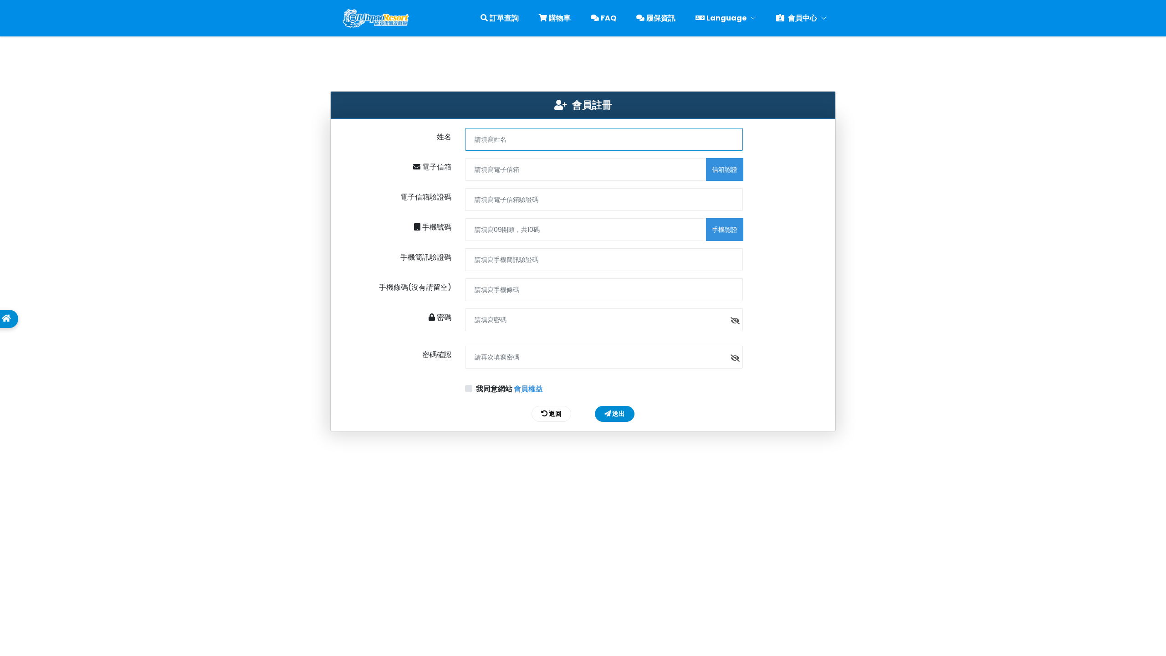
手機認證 (724, 229)
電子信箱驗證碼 (425, 197)
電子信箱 (435, 167)
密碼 (443, 317)
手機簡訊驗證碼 (425, 257)
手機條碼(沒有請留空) (415, 287)
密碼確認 (436, 354)
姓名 (444, 137)
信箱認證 (724, 169)
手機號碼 (435, 227)
